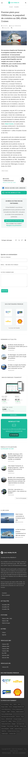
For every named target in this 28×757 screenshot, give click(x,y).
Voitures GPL (5, 667)
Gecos (3, 719)
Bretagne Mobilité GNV (18, 706)
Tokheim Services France (14, 731)
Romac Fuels (23, 726)
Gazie (22, 716)
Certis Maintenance (6, 709)
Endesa (13, 711)
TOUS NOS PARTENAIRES (14, 328)
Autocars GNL (5, 657)
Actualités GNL (5, 609)
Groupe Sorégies (18, 719)
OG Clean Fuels (20, 723)
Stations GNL (5, 620)
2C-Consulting (4, 704)
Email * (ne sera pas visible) (9, 264)
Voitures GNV (5, 644)
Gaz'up (18, 716)
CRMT (8, 711)
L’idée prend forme (5, 723)
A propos (4, 593)
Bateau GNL (6, 27)
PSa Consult (10, 726)
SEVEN (11, 728)
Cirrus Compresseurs (17, 709)
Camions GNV (5, 648)
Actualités (16, 6)
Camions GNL (5, 651)
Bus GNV (4, 653)
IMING (10, 721)
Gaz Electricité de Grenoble (8, 716)
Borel (10, 706)
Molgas (13, 723)
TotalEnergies (4, 733)
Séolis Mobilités (5, 728)
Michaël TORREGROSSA (16, 25)
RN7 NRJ (17, 726)
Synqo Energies (18, 728)
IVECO (14, 721)
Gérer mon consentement (19, 752)
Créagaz (3, 711)
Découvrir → (14, 415)
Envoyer (4, 290)
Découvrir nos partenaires (14, 220)
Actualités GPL (5, 607)
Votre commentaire (7, 272)
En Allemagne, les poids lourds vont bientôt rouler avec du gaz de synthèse (17, 356)
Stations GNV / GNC (7, 618)
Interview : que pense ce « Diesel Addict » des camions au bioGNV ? (17, 491)
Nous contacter (6, 595)
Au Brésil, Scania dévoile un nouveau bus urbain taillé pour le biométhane (17, 346)
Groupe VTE (4, 721)
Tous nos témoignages (21, 498)
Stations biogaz (6, 623)
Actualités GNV (6, 604)
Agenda (4, 634)
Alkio (11, 704)
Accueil (11, 6)
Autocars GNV (5, 655)
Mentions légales (6, 752)
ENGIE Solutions (20, 711)
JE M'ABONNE (14, 435)
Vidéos (4, 632)
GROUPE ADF (9, 719)
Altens (15, 704)
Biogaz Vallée (4, 706)
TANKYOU (3, 731)
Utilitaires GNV (5, 646)
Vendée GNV (12, 733)
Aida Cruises (9, 124)
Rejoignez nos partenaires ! (14, 225)
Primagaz (3, 726)
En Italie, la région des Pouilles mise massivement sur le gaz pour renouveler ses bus (17, 366)
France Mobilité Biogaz (6, 714)
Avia (19, 704)
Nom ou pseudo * (6, 257)
